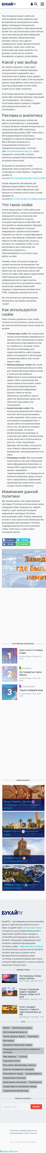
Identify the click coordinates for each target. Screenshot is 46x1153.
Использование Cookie (19, 1133)
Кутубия (8, 858)
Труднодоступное (11, 1061)
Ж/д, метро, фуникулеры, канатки (19, 1065)
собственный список (32, 928)
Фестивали (8, 1040)
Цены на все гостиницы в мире (31, 651)
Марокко (26, 801)
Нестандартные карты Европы (30, 673)
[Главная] (9, 4)
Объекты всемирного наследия (18, 1069)
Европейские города (13, 1073)
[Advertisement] (23, 615)
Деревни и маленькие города (17, 1045)
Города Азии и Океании (14, 1078)
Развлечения (35, 1082)
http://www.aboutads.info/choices (25, 178)
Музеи (6, 1028)
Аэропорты (33, 1036)
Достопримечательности (15, 861)
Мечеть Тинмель (12, 801)
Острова (23, 1056)
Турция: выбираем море (31, 690)
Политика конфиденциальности (23, 1130)
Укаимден (9, 884)
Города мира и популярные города (19, 1086)
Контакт (33, 1133)
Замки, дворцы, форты (14, 1036)
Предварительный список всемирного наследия (21, 1051)
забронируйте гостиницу (31, 946)
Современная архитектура (15, 1090)
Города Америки (33, 1073)
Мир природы (9, 1056)
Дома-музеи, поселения (14, 1082)
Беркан (7, 831)
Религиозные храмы (22, 1028)
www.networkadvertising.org (19, 151)
